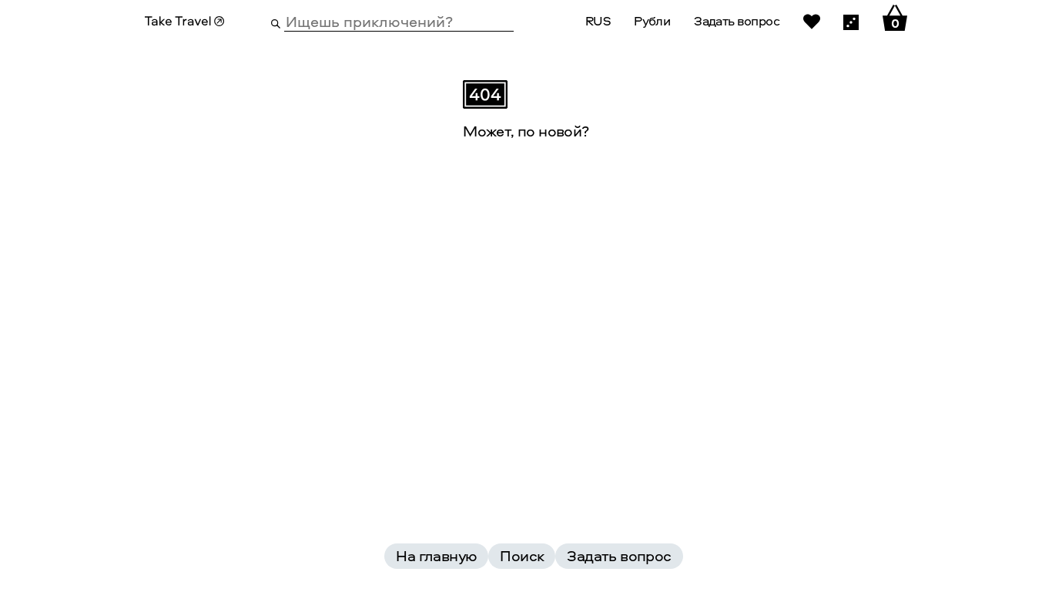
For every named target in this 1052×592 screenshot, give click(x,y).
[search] (275, 22)
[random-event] (851, 21)
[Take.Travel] (184, 21)
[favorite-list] (811, 21)
